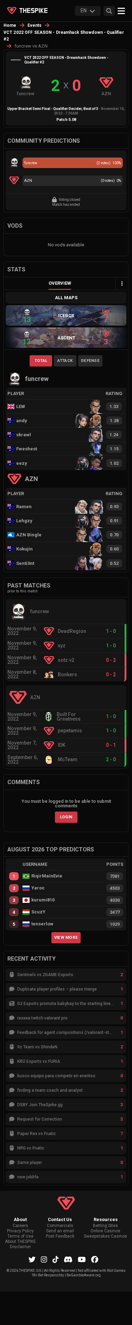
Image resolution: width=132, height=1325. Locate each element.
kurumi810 (43, 900)
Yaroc (38, 888)
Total (41, 360)
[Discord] (68, 1259)
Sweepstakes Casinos (105, 1236)
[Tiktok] (55, 1259)
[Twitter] (32, 1259)
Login (66, 816)
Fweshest (26, 448)
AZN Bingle (29, 534)
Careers (20, 1226)
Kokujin (24, 548)
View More (66, 937)
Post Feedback (60, 1236)
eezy (21, 463)
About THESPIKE (20, 1241)
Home (10, 25)
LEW (20, 406)
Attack (65, 360)
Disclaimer (20, 1247)
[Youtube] (82, 1259)
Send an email (60, 1231)
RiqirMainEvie (46, 876)
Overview (60, 283)
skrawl (23, 434)
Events (34, 25)
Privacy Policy (20, 1231)
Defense (90, 360)
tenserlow (42, 924)
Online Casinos (105, 1231)
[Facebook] (94, 1259)
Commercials (60, 1226)
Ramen (24, 506)
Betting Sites (105, 1226)
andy (21, 420)
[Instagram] (44, 1259)
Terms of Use (20, 1236)
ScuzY (38, 912)
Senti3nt (25, 563)
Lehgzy (24, 520)
